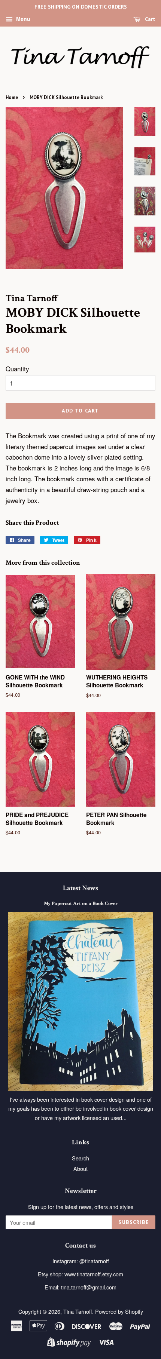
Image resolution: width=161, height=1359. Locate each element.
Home (12, 97)
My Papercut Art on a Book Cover (81, 903)
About (80, 1168)
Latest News (80, 888)
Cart (149, 19)
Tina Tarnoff (77, 1311)
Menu (22, 18)
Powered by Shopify (119, 1311)
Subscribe (133, 1222)
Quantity (17, 368)
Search (80, 1158)
